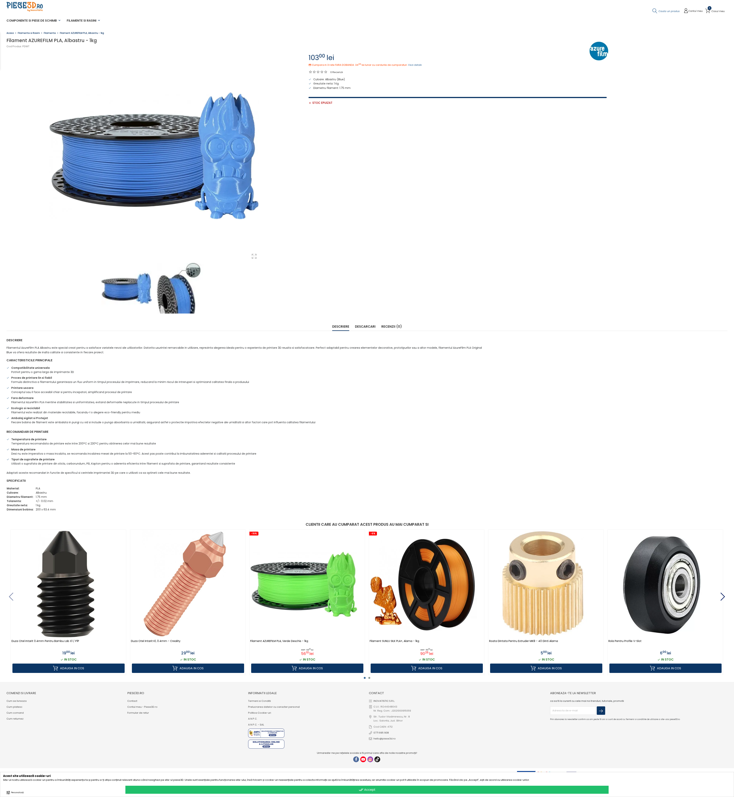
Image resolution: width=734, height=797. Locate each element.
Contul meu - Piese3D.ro (142, 707)
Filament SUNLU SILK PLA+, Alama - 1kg (394, 641)
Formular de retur (138, 713)
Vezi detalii (415, 65)
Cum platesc (14, 707)
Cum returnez (15, 719)
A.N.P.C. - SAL (256, 724)
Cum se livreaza (16, 701)
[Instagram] (370, 759)
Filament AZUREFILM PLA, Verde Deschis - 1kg (279, 641)
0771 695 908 (381, 732)
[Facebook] (356, 759)
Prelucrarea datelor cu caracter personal (274, 707)
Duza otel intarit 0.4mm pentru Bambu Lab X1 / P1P (45, 641)
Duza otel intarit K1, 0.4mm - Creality (155, 641)
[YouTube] (363, 759)
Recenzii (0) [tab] (391, 327)
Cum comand (15, 713)
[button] (364, 678)
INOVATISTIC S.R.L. (384, 701)
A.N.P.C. (252, 719)
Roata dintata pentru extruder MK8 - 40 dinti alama (523, 641)
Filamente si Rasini (84, 20)
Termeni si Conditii (259, 701)
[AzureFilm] (598, 51)
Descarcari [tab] (365, 327)
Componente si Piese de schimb (33, 20)
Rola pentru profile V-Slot (624, 641)
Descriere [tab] (340, 327)
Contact (132, 701)
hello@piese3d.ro (384, 738)
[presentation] (11, 596)
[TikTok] (377, 759)
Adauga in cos (71, 668)
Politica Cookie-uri (259, 713)
